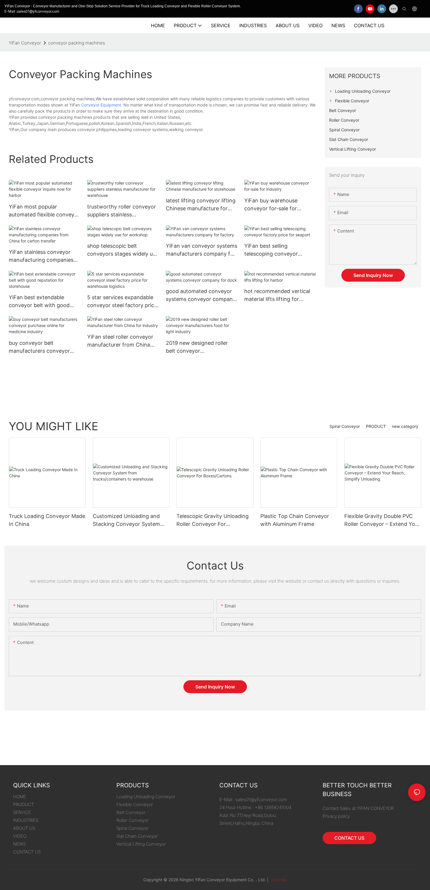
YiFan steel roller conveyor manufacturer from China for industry (120, 341)
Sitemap (278, 879)
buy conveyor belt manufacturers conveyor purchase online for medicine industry (39, 347)
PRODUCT (376, 426)
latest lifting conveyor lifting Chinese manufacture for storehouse (200, 204)
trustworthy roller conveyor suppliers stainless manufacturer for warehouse (122, 211)
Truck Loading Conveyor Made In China (47, 520)
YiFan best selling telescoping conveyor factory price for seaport (275, 250)
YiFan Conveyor (25, 43)
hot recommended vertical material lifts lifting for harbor (277, 295)
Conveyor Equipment (101, 104)
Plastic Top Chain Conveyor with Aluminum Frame (294, 520)
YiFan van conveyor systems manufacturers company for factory (201, 250)
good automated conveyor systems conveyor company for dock (201, 295)
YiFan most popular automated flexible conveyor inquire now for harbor (44, 211)
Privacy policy (336, 816)
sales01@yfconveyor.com (261, 799)
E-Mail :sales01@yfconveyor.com (31, 11)
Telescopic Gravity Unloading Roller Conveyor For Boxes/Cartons (212, 520)
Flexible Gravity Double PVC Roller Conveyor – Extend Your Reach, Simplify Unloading (382, 520)
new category (405, 426)
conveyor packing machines (76, 43)
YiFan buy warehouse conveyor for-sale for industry (270, 204)
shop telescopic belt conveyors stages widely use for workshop (122, 250)
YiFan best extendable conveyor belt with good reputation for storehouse (41, 301)
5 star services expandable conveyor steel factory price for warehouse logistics (122, 301)
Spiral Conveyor (344, 426)
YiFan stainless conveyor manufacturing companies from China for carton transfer (41, 256)
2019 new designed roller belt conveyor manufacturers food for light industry (201, 347)
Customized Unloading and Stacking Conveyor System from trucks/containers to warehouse (126, 520)
